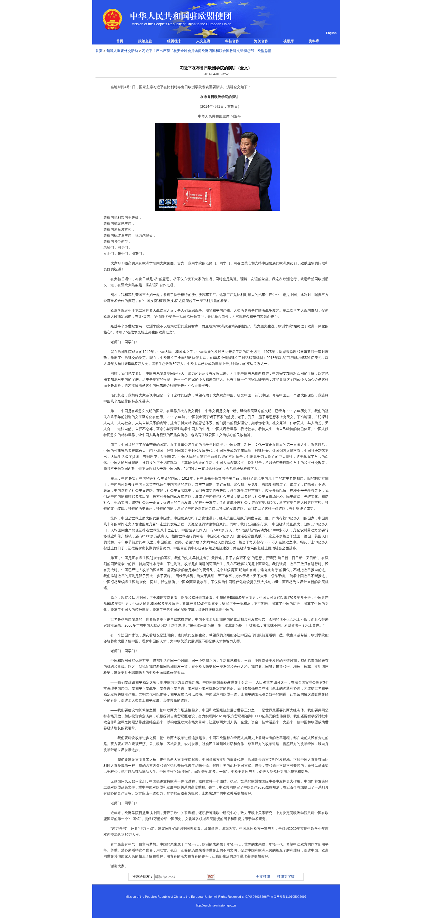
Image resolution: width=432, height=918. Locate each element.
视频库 (288, 41)
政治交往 (145, 41)
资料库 (314, 41)
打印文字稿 (285, 877)
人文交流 (203, 41)
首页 (119, 41)
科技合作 (232, 41)
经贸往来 (174, 41)
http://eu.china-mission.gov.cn (216, 905)
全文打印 (263, 877)
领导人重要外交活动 (122, 51)
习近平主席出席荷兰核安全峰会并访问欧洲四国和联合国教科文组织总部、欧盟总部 (207, 51)
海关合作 (261, 41)
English (331, 33)
